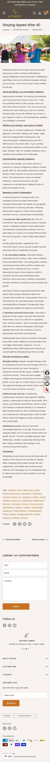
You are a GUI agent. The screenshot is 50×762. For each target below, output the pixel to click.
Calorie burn (28, 490)
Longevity (27, 507)
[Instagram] (47, 378)
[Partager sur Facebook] (14, 524)
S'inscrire (11, 703)
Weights (37, 514)
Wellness (16, 518)
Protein (6, 514)
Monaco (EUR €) (25, 716)
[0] (45, 13)
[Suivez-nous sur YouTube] (15, 625)
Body (19, 490)
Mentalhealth (37, 507)
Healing (36, 497)
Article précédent (12, 539)
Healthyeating (38, 500)
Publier (16, 606)
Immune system (36, 504)
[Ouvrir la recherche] (34, 13)
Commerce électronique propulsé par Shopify (19, 756)
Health (42, 497)
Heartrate (7, 504)
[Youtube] (47, 383)
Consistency (26, 493)
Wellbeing (7, 518)
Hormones (16, 504)
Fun (19, 497)
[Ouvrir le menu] (4, 13)
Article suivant (38, 539)
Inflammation (8, 507)
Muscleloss (7, 511)
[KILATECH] (47, 389)
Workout (24, 518)
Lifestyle (18, 507)
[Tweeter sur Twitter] (25, 524)
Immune (25, 504)
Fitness (14, 497)
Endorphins (37, 493)
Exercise (6, 497)
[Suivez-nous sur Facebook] (4, 625)
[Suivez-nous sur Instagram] (9, 625)
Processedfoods (34, 511)
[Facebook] (47, 373)
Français (7, 716)
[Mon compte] (39, 13)
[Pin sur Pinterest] (19, 524)
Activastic (6, 30)
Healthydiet (26, 500)
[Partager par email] (30, 524)
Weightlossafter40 (25, 514)
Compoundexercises (11, 493)
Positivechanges (20, 511)
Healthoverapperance (12, 500)
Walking (13, 514)
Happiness (27, 497)
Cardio (37, 490)
